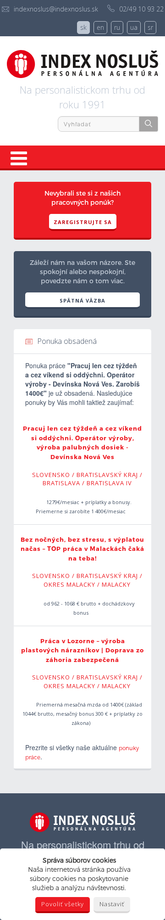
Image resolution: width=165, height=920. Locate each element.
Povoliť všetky (62, 904)
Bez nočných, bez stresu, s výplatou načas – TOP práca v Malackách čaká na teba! (82, 549)
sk (83, 27)
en (100, 27)
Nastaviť (111, 904)
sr (150, 27)
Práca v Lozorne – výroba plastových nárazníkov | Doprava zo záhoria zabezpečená (82, 650)
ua (134, 27)
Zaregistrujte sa (83, 222)
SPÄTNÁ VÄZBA (82, 300)
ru (117, 27)
